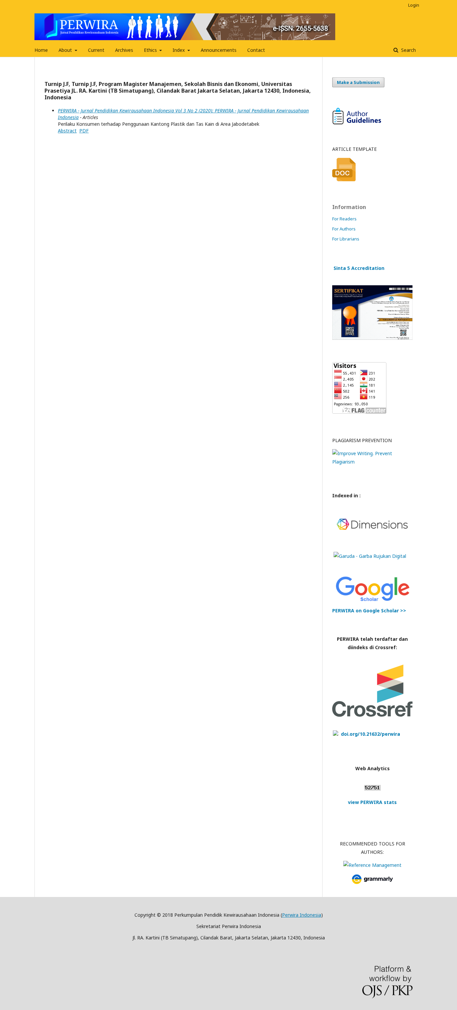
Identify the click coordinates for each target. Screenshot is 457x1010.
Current (96, 50)
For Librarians (345, 239)
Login (413, 5)
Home (41, 50)
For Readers (344, 219)
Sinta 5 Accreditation (359, 268)
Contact (256, 50)
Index (179, 50)
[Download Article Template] (344, 179)
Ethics (151, 50)
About (66, 50)
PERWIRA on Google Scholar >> (369, 610)
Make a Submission (358, 82)
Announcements (219, 50)
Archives (124, 50)
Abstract (67, 130)
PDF (84, 130)
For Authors (344, 229)
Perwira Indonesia (301, 915)
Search (408, 50)
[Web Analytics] (372, 789)
